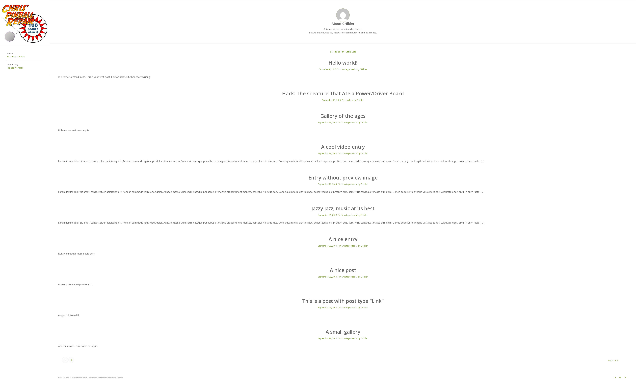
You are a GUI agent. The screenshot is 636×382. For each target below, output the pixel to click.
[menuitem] (24, 55)
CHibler (363, 69)
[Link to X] (615, 377)
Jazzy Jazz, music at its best (342, 208)
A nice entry (343, 239)
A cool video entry (343, 146)
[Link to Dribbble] (620, 377)
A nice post (343, 270)
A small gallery (343, 331)
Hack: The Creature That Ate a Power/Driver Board (343, 93)
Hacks (348, 100)
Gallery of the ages (343, 115)
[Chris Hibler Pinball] (25, 23)
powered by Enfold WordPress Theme (106, 377)
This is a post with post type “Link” (343, 301)
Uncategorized (348, 69)
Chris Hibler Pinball (78, 377)
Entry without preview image (343, 177)
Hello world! (342, 62)
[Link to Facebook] (625, 377)
